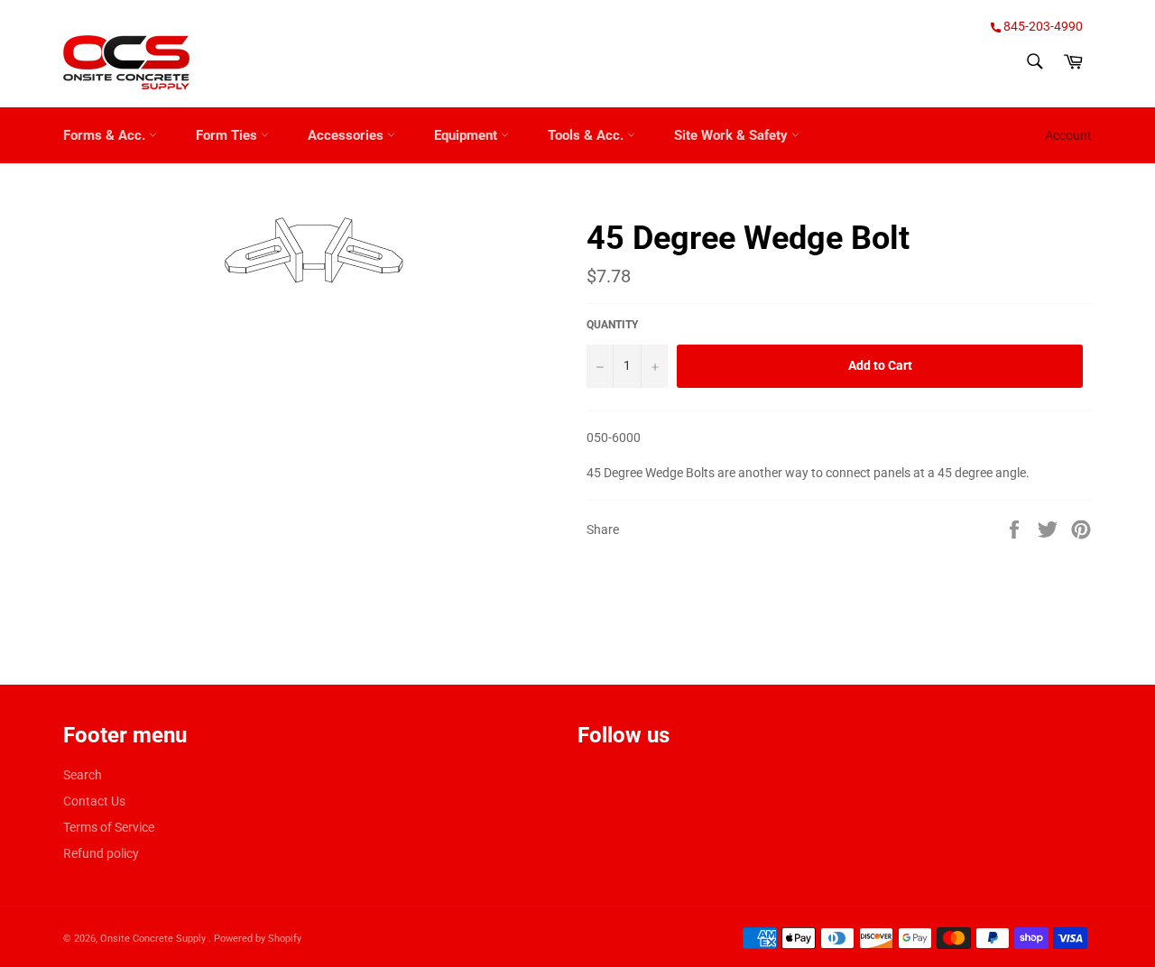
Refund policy (101, 853)
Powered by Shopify (257, 938)
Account (1068, 135)
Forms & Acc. (106, 135)
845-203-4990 (1042, 26)
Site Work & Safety (732, 135)
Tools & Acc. (587, 135)
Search (82, 775)
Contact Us (94, 801)
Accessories (347, 135)
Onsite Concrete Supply (154, 938)
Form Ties (228, 135)
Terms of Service (108, 827)
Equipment (467, 135)
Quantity (612, 324)
